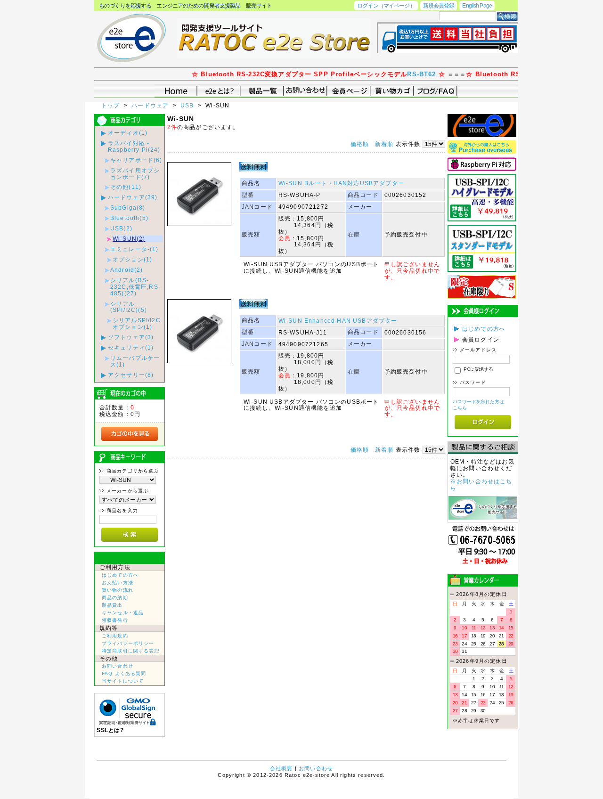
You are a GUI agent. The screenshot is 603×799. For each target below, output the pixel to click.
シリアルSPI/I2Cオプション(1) (137, 323)
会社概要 (281, 768)
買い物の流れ (117, 590)
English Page (477, 5)
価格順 (359, 144)
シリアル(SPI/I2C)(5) (128, 307)
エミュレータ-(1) (134, 249)
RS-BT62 (408, 74)
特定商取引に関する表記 (131, 650)
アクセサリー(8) (131, 375)
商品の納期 (115, 597)
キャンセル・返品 (123, 612)
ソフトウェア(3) (131, 337)
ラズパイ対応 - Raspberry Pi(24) (134, 146)
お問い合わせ (117, 666)
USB (188, 105)
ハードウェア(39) (133, 197)
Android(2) (126, 270)
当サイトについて (123, 681)
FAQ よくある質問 (124, 673)
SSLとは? (110, 730)
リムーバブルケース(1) (135, 361)
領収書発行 (115, 620)
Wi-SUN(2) (129, 239)
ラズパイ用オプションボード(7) (135, 173)
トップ (111, 105)
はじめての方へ (120, 575)
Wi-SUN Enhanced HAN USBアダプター (337, 321)
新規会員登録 (439, 5)
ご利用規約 (115, 635)
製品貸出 (112, 605)
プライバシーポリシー (128, 643)
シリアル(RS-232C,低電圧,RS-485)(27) (135, 286)
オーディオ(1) (127, 133)
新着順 (384, 144)
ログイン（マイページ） (386, 5)
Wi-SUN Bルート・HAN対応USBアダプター (341, 183)
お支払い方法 (117, 582)
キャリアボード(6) (136, 160)
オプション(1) (132, 259)
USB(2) (121, 228)
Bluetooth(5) (129, 218)
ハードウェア (151, 105)
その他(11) (125, 187)
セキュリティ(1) (131, 347)
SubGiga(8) (128, 207)
